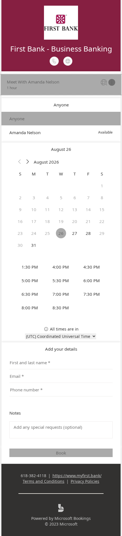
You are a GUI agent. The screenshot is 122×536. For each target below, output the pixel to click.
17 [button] (33, 221)
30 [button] (20, 245)
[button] (20, 162)
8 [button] (102, 197)
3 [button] (34, 197)
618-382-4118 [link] (33, 475)
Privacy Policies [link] (85, 481)
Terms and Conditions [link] (43, 481)
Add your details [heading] (61, 349)
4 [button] (47, 197)
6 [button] (74, 197)
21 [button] (88, 221)
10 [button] (33, 209)
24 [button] (33, 233)
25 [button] (47, 233)
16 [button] (20, 221)
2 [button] (20, 197)
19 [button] (61, 221)
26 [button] (61, 233)
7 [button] (88, 197)
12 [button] (61, 209)
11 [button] (47, 209)
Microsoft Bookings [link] (72, 518)
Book (61, 453)
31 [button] (33, 245)
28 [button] (88, 233)
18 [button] (47, 221)
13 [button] (74, 209)
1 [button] (102, 185)
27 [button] (74, 233)
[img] (104, 83)
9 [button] (20, 209)
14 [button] (88, 209)
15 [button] (101, 209)
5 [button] (61, 197)
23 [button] (20, 233)
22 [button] (101, 221)
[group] (61, 287)
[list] (61, 84)
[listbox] (61, 126)
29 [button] (101, 233)
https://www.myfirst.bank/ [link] (77, 475)
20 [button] (74, 221)
